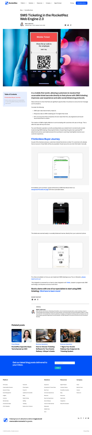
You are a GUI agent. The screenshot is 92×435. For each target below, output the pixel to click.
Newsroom (79, 392)
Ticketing (24, 403)
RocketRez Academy (64, 390)
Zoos (45, 411)
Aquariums (46, 384)
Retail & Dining (26, 398)
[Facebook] (83, 418)
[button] (24, 3)
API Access (5, 384)
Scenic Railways (47, 400)
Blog (61, 392)
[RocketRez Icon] (5, 420)
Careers (78, 390)
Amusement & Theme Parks (50, 387)
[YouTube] (88, 418)
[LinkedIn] (78, 418)
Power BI (24, 390)
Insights (4, 395)
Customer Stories (63, 387)
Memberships (6, 400)
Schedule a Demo (81, 3)
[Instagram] (81, 418)
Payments (25, 384)
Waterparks (46, 406)
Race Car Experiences (48, 398)
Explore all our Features (27, 406)
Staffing (24, 400)
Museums (46, 395)
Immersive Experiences (49, 392)
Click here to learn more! (50, 291)
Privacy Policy (86, 431)
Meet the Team (80, 387)
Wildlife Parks (47, 409)
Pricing (72, 3)
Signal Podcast (57, 3)
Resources (62, 395)
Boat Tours (46, 390)
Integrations (62, 400)
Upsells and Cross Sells (27, 392)
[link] (11, 3)
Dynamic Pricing (6, 390)
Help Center (62, 398)
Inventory (5, 398)
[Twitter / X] (86, 418)
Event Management (7, 392)
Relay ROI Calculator (64, 403)
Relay (24, 395)
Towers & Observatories (49, 403)
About (78, 384)
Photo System (25, 387)
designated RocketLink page (40, 189)
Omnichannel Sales (7, 403)
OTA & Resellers (6, 406)
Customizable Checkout (8, 387)
